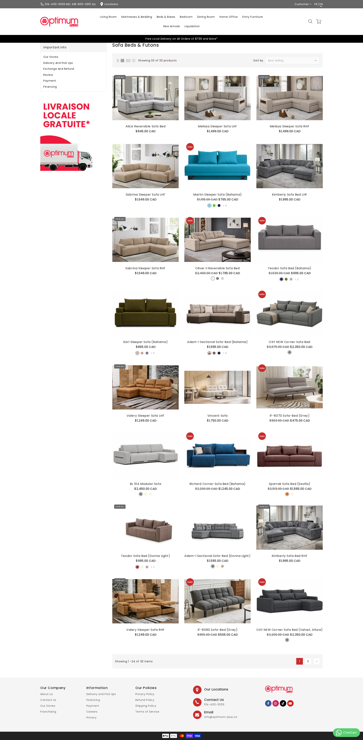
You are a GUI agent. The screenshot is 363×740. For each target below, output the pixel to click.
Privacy (91, 717)
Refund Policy (144, 700)
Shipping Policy (145, 706)
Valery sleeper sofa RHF (145, 630)
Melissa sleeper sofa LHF (217, 126)
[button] (310, 21)
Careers (92, 712)
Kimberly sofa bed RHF (290, 556)
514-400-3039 (214, 704)
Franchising (48, 712)
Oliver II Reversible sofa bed (217, 268)
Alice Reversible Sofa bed (146, 126)
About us (46, 694)
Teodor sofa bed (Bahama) (289, 268)
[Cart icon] (319, 21)
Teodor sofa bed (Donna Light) (145, 556)
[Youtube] (290, 703)
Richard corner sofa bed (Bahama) (217, 484)
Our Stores (50, 57)
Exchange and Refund (58, 69)
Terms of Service (147, 712)
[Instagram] (275, 703)
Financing (50, 87)
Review (48, 75)
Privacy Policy (144, 694)
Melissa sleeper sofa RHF (289, 126)
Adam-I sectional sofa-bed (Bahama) (217, 342)
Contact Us (48, 700)
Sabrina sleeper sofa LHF (145, 194)
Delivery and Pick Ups (58, 63)
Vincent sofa (217, 415)
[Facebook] (268, 703)
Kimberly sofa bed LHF (289, 194)
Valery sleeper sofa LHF (145, 415)
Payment (49, 81)
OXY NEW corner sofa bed (289, 342)
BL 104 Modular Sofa (145, 484)
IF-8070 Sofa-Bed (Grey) (290, 415)
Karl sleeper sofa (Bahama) (145, 342)
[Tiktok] (283, 703)
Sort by (258, 60)
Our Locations (216, 689)
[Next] (316, 661)
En (321, 4)
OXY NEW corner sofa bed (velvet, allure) (289, 630)
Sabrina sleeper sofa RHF (145, 268)
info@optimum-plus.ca (220, 717)
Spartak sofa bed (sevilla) (289, 484)
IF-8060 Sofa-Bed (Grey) (218, 630)
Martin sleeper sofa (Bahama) (217, 194)
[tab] (73, 57)
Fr (315, 4)
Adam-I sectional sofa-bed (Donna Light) (217, 556)
